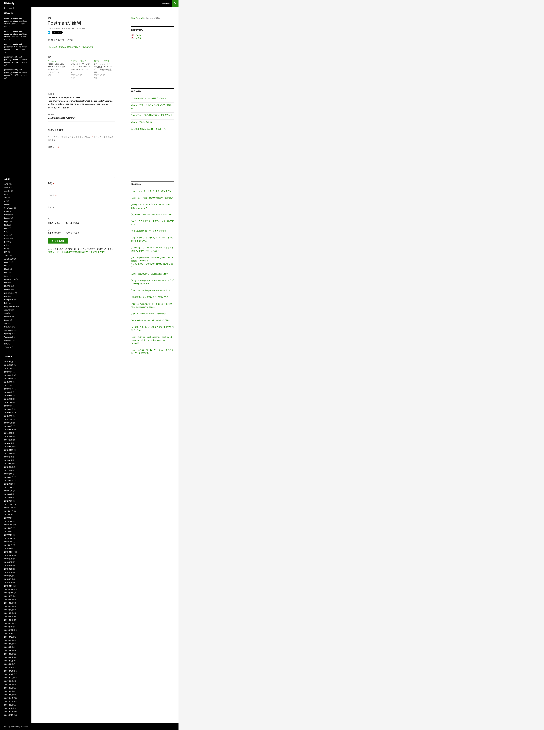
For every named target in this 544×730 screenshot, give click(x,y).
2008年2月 (8, 664)
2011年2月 (8, 542)
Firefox (7, 225)
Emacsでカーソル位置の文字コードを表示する (152, 115)
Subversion (8, 330)
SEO (6, 313)
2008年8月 (8, 644)
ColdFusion (8, 208)
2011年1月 (8, 545)
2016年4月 (8, 399)
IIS (5, 249)
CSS (6, 211)
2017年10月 (9, 379)
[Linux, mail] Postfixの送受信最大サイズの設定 (152, 198)
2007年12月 (9, 671)
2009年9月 (8, 599)
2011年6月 (8, 528)
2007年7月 (8, 688)
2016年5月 (8, 396)
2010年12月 (9, 549)
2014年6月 (8, 440)
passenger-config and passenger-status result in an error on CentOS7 (15, 21)
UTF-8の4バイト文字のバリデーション (148, 98)
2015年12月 (8, 409)
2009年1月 (8, 627)
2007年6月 (8, 691)
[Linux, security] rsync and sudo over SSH (150, 290)
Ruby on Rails (9, 306)
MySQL (7, 286)
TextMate (8, 337)
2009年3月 (8, 620)
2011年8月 (8, 521)
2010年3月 (8, 579)
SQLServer (8, 327)
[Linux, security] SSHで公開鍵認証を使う (149, 274)
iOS (5, 252)
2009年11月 (9, 593)
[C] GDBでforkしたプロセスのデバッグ (148, 313)
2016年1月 (8, 406)
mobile (6, 276)
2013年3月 (8, 467)
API (49, 18)
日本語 (138, 38)
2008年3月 (8, 661)
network (7, 289)
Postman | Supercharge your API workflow (70, 46)
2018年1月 (8, 372)
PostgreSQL (9, 300)
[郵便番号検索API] (105, 69)
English (138, 35)
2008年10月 (9, 637)
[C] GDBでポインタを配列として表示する (149, 297)
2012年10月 (9, 484)
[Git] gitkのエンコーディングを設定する (149, 231)
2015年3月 (8, 423)
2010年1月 (8, 586)
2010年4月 (8, 576)
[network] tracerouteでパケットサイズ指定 (150, 320)
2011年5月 (8, 532)
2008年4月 (8, 657)
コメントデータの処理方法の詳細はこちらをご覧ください (77, 252)
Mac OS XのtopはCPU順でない (62, 116)
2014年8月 (8, 436)
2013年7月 (8, 457)
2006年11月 (9, 715)
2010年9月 (8, 559)
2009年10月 (9, 596)
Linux (6, 262)
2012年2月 (8, 501)
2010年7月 (8, 565)
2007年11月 (9, 674)
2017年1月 (8, 385)
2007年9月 (8, 681)
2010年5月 (8, 572)
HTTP (6, 242)
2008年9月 (8, 640)
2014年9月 (8, 433)
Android (7, 187)
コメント (53, 147)
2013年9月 (8, 453)
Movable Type (10, 279)
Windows (7, 340)
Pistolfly (9, 3)
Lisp (6, 266)
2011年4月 (8, 535)
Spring (6, 320)
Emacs (6, 218)
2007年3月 (8, 701)
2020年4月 (8, 362)
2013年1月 (8, 474)
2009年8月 (8, 603)
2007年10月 (9, 678)
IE (5, 245)
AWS (6, 198)
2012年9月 (8, 487)
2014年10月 (9, 430)
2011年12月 (8, 508)
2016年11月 (8, 389)
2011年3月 (8, 538)
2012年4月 (8, 494)
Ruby (6, 303)
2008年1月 (8, 667)
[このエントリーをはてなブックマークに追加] (49, 32)
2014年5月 (8, 443)
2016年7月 (8, 392)
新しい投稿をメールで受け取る (63, 233)
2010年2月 (8, 582)
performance (9, 293)
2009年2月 (8, 623)
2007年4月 (8, 698)
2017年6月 (8, 382)
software (7, 317)
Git (5, 232)
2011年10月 (8, 515)
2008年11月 (9, 633)
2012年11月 (8, 481)
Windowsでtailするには (141, 122)
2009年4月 (8, 616)
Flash (6, 228)
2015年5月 (8, 419)
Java (6, 255)
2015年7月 (8, 416)
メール (52, 195)
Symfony (7, 334)
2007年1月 (8, 708)
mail (6, 272)
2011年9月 (8, 518)
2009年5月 (8, 613)
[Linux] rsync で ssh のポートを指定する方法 (151, 191)
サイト (51, 207)
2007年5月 (8, 695)
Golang (7, 235)
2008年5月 (8, 654)
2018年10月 (9, 365)
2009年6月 (8, 610)
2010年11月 (8, 552)
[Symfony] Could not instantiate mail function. (152, 214)
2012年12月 (8, 477)
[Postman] (59, 68)
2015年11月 (8, 413)
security (7, 310)
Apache (7, 191)
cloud (6, 204)
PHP (6, 296)
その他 (6, 347)
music (6, 283)
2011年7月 (8, 525)
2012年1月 (8, 504)
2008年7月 (8, 647)
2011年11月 (8, 511)
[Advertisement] (152, 63)
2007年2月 (8, 705)
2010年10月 (9, 555)
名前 (51, 183)
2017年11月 (8, 375)
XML (6, 344)
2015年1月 (8, 426)
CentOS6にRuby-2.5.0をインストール (148, 129)
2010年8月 (8, 562)
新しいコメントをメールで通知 (63, 222)
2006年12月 (9, 712)
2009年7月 (8, 606)
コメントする (80, 28)
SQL (6, 323)
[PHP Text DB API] (82, 69)
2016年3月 (8, 402)
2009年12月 (9, 589)
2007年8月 (8, 684)
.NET (6, 184)
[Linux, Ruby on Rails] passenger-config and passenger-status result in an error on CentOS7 (151, 340)
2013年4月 (8, 464)
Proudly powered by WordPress (16, 726)
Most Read (166, 3)
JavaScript (8, 259)
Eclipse (7, 215)
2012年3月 (8, 498)
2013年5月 (8, 460)
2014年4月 (8, 447)
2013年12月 (9, 450)
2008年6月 (8, 650)
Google (7, 238)
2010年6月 (8, 569)
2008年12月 (9, 630)
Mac (6, 269)
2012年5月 (8, 491)
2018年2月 (8, 368)
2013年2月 (8, 470)
